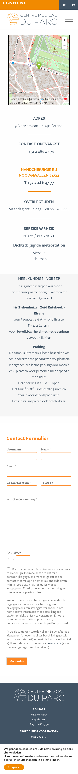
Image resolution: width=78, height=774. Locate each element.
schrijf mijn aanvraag (22, 499)
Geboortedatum (19, 483)
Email (11, 466)
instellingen (52, 760)
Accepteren (14, 767)
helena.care (54, 643)
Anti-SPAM (15, 552)
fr (73, 5)
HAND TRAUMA (14, 3)
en (64, 5)
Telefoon (47, 483)
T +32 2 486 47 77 (39, 182)
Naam (46, 449)
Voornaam (15, 449)
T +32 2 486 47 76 (39, 151)
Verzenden (17, 661)
